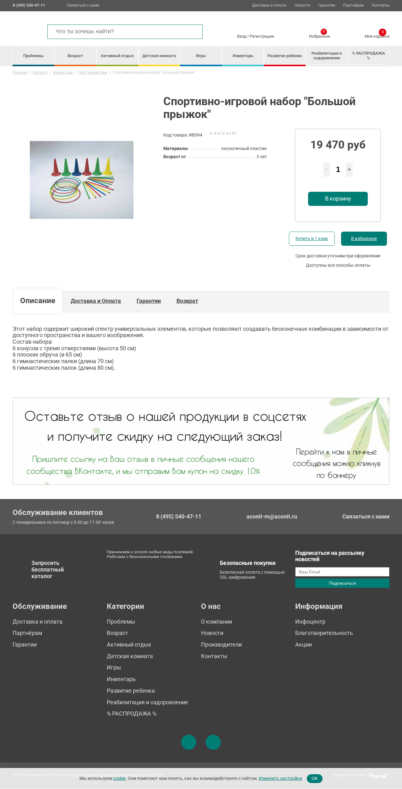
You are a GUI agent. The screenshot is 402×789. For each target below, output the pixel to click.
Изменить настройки (280, 778)
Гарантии (326, 5)
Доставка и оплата (269, 5)
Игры (201, 55)
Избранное (319, 35)
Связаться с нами (83, 5)
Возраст (75, 55)
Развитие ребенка (285, 55)
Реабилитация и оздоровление (327, 55)
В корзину (338, 198)
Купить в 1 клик (312, 238)
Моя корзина (377, 35)
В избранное (364, 238)
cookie (119, 778)
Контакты (380, 5)
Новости (302, 5)
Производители (221, 644)
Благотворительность (324, 633)
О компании (216, 621)
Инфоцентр (310, 621)
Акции (303, 644)
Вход (241, 36)
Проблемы (33, 55)
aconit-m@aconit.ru (272, 516)
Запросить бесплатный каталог (47, 569)
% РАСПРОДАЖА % (368, 55)
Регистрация (262, 36)
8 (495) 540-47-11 (178, 516)
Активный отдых (117, 55)
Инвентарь (243, 55)
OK (315, 778)
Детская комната (159, 55)
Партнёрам (353, 5)
